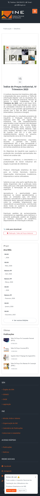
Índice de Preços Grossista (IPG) (20, 348)
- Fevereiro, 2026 (9, 296)
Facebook (7, 466)
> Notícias (5, 452)
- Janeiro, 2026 (8, 304)
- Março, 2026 (8, 280)
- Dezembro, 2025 (10, 313)
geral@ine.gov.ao (20, 5)
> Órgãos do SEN (8, 389)
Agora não (22, 490)
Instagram (7, 471)
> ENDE (4, 399)
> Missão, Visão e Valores (11, 418)
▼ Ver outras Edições (20, 320)
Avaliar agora (11, 490)
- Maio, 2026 (8, 264)
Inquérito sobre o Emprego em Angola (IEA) (23, 356)
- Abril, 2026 (8, 272)
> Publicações (7, 447)
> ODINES (5, 394)
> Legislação (6, 404)
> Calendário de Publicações (12, 428)
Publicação (7, 29)
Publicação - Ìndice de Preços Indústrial (21, 233)
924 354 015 (21, 2)
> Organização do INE (10, 423)
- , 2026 (6, 256)
